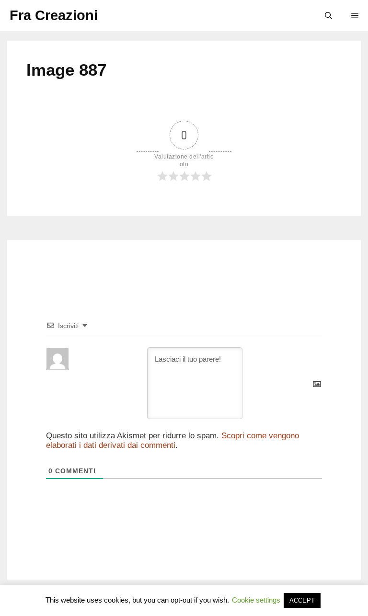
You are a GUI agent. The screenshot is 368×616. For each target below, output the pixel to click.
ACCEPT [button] (302, 600)
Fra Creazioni (54, 15)
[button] (328, 15)
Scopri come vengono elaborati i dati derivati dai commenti (172, 440)
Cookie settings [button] (256, 600)
